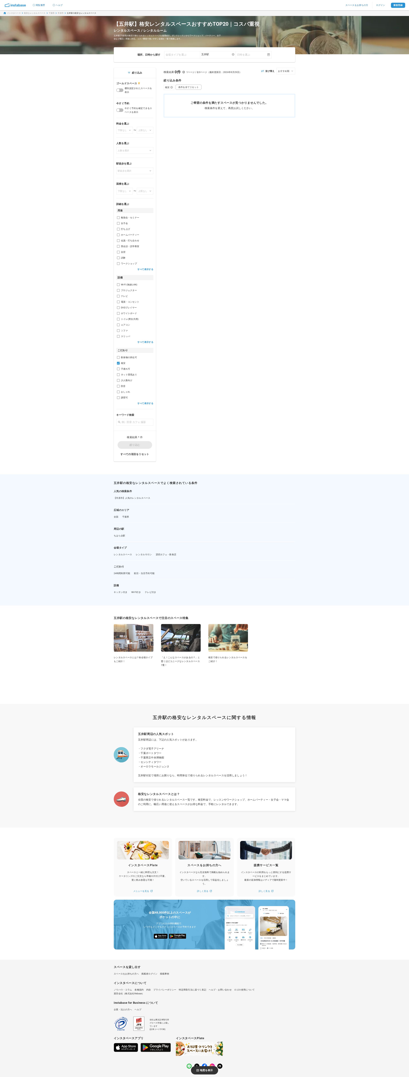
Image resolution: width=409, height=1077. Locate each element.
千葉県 (52, 13)
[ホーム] (15, 5)
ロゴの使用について (244, 989)
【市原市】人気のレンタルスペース (132, 498)
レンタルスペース (123, 554)
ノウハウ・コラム (123, 989)
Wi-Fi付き (136, 592)
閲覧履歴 (40, 5)
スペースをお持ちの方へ (126, 973)
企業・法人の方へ (123, 1009)
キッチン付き (120, 592)
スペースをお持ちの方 (356, 5)
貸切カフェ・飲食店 (166, 554)
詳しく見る (202, 891)
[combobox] (218, 54)
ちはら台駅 (119, 535)
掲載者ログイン (149, 973)
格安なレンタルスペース (35, 13)
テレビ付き (150, 592)
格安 (167, 87)
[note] (219, 1066)
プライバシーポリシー (164, 989)
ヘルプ (59, 5)
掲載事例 (164, 973)
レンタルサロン (144, 554)
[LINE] (189, 1066)
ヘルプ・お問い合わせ (220, 989)
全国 (116, 517)
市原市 (61, 13)
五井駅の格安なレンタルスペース (81, 13)
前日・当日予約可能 (144, 573)
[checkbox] (118, 218)
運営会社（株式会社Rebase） (129, 993)
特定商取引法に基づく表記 (192, 989)
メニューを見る (141, 891)
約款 (148, 989)
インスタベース (14, 13)
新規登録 (398, 5)
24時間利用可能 (122, 573)
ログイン (380, 5)
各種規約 (139, 989)
